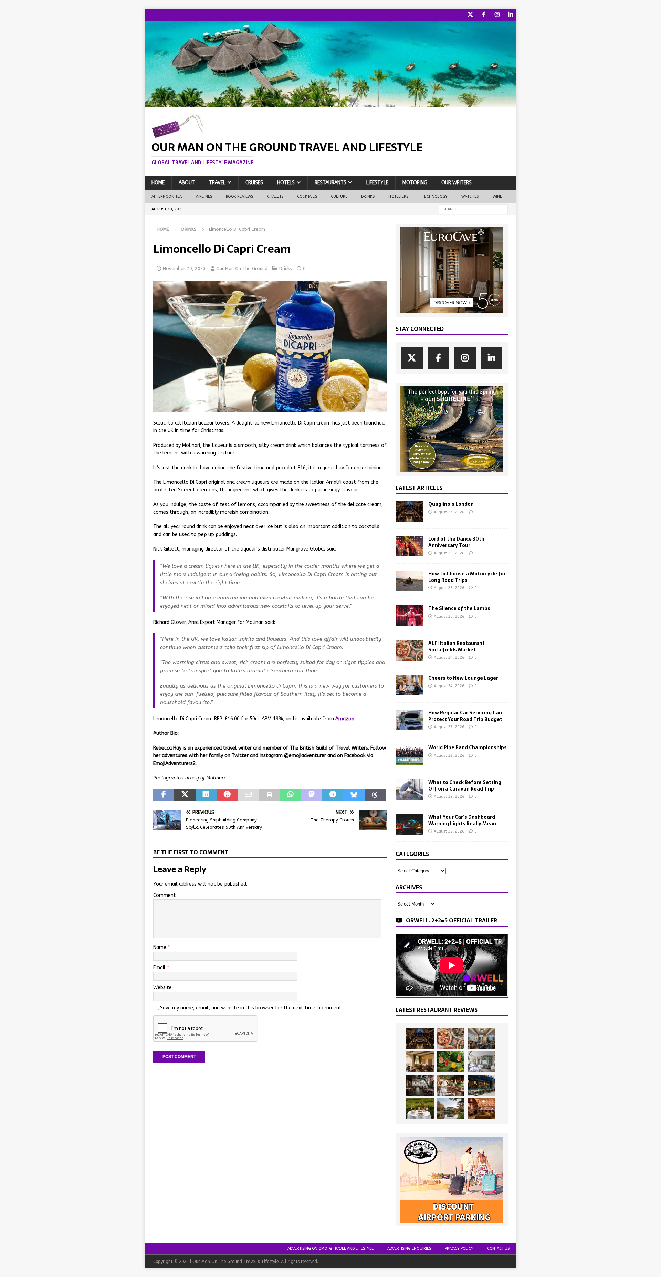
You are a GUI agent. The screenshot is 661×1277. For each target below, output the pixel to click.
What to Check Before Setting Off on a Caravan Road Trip (464, 785)
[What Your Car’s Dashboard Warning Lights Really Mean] (409, 824)
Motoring (414, 183)
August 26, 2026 (449, 553)
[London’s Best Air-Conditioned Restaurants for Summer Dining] (481, 1061)
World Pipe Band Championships (467, 747)
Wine (497, 196)
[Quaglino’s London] (409, 511)
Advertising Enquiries (409, 1248)
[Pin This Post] (227, 795)
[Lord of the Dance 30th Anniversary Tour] (409, 546)
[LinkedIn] (510, 15)
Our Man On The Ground (241, 268)
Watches (470, 196)
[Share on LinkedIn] (206, 795)
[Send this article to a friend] (248, 795)
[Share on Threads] (375, 795)
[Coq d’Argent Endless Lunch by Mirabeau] (420, 1108)
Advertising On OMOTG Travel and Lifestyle (330, 1248)
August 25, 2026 (449, 588)
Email (160, 968)
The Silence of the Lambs (459, 608)
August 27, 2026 (449, 512)
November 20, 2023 (184, 268)
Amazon (344, 719)
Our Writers (456, 183)
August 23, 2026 (449, 727)
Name (160, 947)
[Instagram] (497, 15)
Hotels (286, 183)
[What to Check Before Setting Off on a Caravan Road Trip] (409, 789)
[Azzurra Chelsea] (481, 1085)
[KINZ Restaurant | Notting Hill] (420, 1061)
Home (158, 183)
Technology (435, 196)
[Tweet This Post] (184, 795)
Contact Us (498, 1248)
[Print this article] (269, 795)
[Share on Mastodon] (311, 795)
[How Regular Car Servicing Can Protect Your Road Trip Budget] (409, 720)
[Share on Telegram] (332, 795)
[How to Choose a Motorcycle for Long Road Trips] (409, 581)
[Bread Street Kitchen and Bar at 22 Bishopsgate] (420, 1085)
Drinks (368, 196)
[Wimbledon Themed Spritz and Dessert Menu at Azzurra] (450, 1061)
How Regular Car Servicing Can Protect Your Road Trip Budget (465, 716)
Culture (339, 196)
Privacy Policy (459, 1248)
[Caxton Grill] (481, 1038)
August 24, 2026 (449, 657)
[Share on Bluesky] (353, 795)
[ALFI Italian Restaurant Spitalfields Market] (409, 650)
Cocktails (307, 196)
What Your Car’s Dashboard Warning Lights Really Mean (462, 820)
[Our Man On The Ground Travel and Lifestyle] (330, 103)
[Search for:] (473, 209)
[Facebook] (484, 15)
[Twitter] (470, 15)
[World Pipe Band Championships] (409, 754)
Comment (164, 895)
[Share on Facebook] (163, 795)
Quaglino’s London (451, 504)
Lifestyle (377, 183)
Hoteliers (398, 196)
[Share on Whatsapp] (290, 795)
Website (162, 988)
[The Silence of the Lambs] (409, 615)
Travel (217, 183)
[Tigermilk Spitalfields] (450, 1085)
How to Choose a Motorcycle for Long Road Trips (467, 577)
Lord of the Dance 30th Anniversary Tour (456, 542)
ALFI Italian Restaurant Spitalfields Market (456, 646)
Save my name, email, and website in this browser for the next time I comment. (251, 1008)
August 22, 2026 (449, 796)
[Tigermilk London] (481, 1108)
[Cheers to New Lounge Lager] (409, 685)
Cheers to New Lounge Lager (463, 678)
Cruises (254, 183)
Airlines (204, 196)
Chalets (275, 196)
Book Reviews (239, 196)
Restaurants (330, 183)
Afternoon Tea (166, 196)
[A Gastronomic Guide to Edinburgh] (450, 1108)
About (187, 183)
